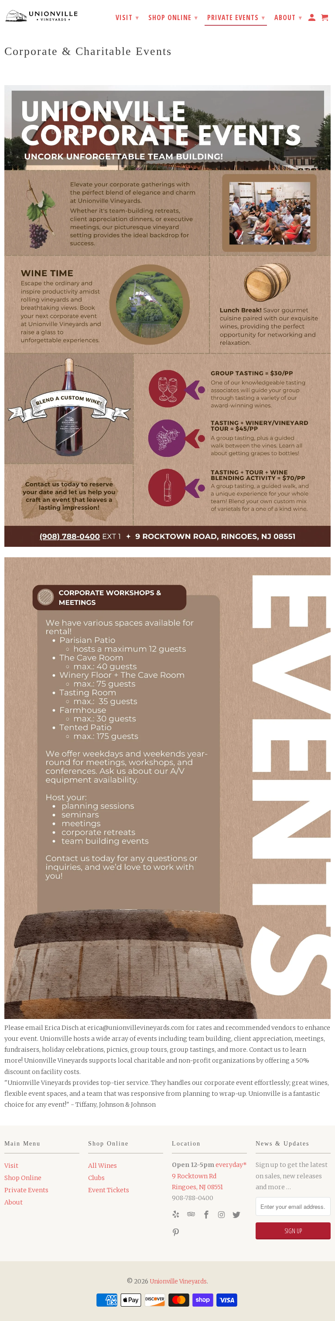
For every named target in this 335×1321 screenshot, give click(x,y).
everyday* (231, 1165)
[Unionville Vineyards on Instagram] (222, 1215)
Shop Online (22, 1178)
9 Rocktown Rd (194, 1176)
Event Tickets (108, 1190)
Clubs (96, 1178)
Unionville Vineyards (178, 1281)
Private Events (26, 1190)
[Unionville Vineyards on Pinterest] (176, 1233)
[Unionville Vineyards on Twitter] (237, 1215)
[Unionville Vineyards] (41, 15)
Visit (11, 1166)
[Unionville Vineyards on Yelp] (176, 1215)
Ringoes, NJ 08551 (197, 1187)
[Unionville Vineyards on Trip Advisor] (192, 1215)
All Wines (102, 1166)
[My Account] (312, 19)
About (13, 1202)
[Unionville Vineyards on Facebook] (207, 1215)
